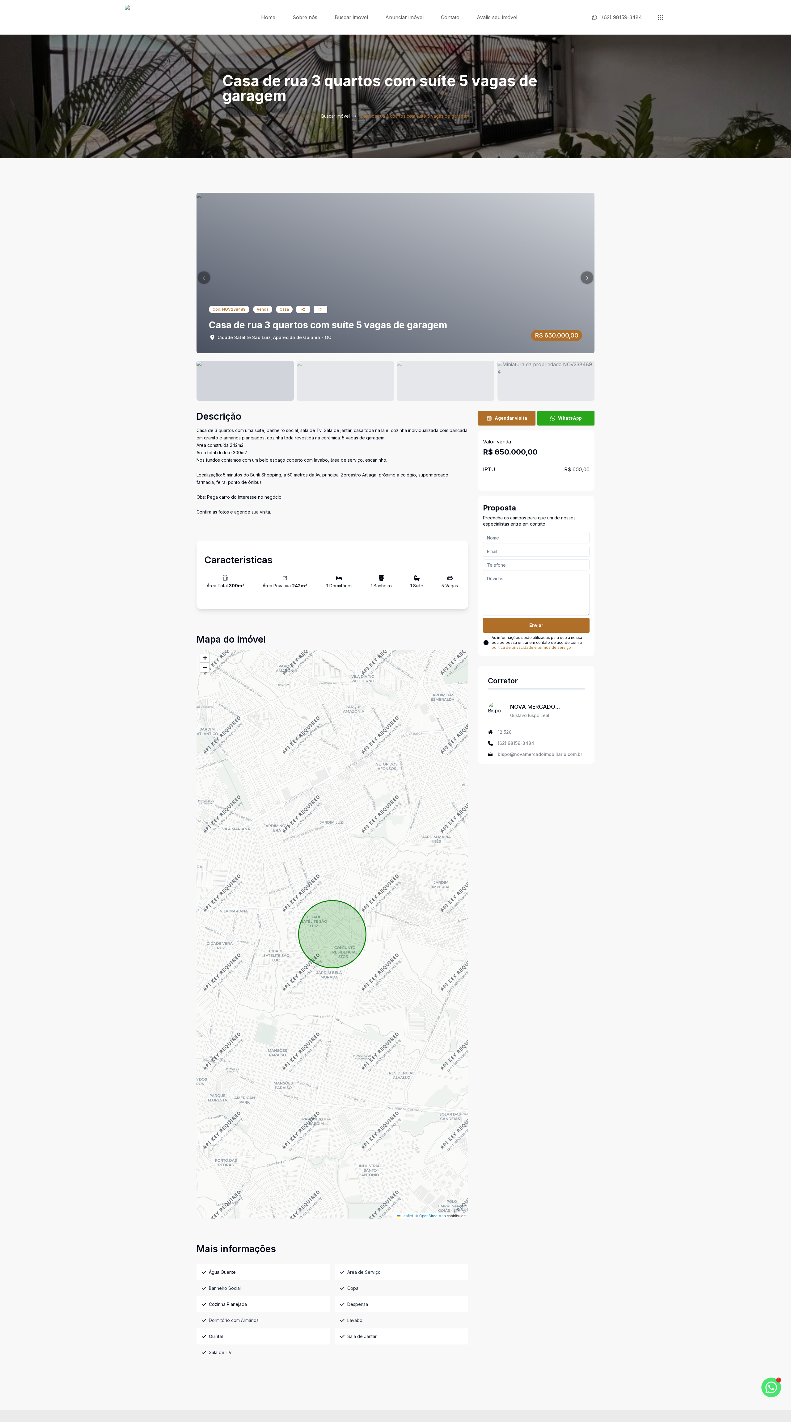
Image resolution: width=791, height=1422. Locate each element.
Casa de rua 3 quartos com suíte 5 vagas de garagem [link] (415, 116)
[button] (204, 277)
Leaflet (406, 1215)
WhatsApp (570, 418)
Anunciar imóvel (404, 17)
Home (268, 17)
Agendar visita (511, 418)
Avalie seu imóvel (497, 17)
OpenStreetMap (432, 1215)
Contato (450, 17)
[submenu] (660, 17)
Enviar (536, 625)
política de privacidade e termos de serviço (531, 647)
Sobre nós (305, 17)
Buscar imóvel (351, 17)
